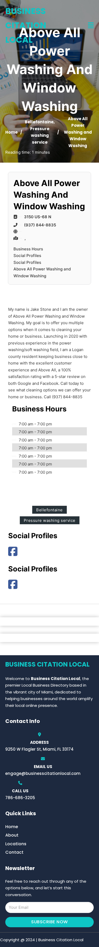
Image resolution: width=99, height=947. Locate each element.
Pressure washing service (39, 135)
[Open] (91, 25)
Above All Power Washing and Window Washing (42, 272)
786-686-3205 (20, 797)
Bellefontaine (39, 122)
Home (11, 132)
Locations (15, 844)
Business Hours (28, 248)
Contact (14, 852)
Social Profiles (27, 255)
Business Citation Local (25, 25)
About (11, 835)
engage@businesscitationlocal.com (43, 773)
